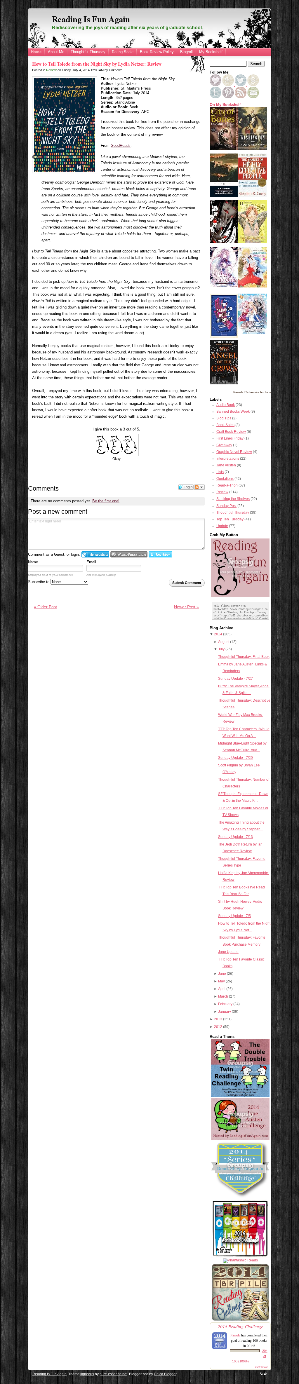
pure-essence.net (113, 1374)
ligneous (87, 1374)
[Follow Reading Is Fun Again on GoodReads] (253, 85)
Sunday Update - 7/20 (235, 757)
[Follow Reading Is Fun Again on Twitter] (241, 85)
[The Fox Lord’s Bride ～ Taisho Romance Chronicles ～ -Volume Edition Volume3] (224, 286)
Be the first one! (105, 501)
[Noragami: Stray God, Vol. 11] (252, 242)
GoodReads (121, 145)
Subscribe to (39, 582)
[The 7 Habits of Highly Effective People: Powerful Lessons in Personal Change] (252, 196)
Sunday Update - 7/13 (235, 837)
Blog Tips (223, 418)
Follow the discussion (199, 487)
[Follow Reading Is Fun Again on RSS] (241, 97)
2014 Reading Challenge (240, 1326)
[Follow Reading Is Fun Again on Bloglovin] (215, 85)
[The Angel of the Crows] (224, 383)
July (221, 649)
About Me (56, 52)
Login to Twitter (160, 554)
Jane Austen (226, 465)
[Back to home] (261, 1374)
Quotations (225, 478)
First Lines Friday (230, 438)
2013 (218, 1019)
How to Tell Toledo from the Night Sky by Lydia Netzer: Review (96, 63)
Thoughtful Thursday (88, 52)
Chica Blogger (165, 1374)
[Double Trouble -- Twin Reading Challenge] (240, 1096)
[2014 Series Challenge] (240, 1198)
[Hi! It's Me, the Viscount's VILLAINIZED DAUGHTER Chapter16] (252, 286)
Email (91, 562)
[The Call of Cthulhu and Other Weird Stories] (224, 196)
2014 (218, 634)
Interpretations (227, 458)
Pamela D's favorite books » (252, 392)
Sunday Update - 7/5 (234, 916)
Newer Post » (186, 606)
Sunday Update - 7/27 (235, 678)
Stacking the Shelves (233, 499)
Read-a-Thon (227, 485)
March (223, 996)
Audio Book (225, 405)
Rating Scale (122, 52)
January (224, 1011)
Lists (220, 472)
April (221, 989)
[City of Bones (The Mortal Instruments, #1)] (224, 148)
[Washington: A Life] (252, 149)
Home (36, 52)
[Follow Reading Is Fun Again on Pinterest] (228, 97)
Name (33, 562)
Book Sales (225, 425)
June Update (228, 952)
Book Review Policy (157, 52)
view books (261, 1367)
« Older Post (45, 606)
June (222, 973)
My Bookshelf (210, 52)
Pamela (235, 1335)
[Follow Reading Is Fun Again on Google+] (228, 85)
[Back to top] (265, 1374)
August (223, 642)
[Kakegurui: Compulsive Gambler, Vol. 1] (224, 242)
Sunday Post (226, 506)
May (221, 981)
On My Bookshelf (225, 105)
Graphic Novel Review (234, 452)
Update (222, 526)
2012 (218, 1027)
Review (51, 70)
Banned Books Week (233, 411)
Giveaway (224, 445)
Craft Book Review (231, 431)
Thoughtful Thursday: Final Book (244, 656)
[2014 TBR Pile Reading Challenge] (240, 1320)
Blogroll (186, 52)
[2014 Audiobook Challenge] (240, 1257)
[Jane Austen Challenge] (240, 1139)
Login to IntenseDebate (95, 554)
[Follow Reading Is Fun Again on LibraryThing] (216, 97)
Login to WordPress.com (128, 554)
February (225, 1004)
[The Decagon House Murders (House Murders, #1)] (224, 336)
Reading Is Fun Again (91, 19)
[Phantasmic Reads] (240, 1260)
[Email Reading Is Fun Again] (253, 97)
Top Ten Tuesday (230, 519)
